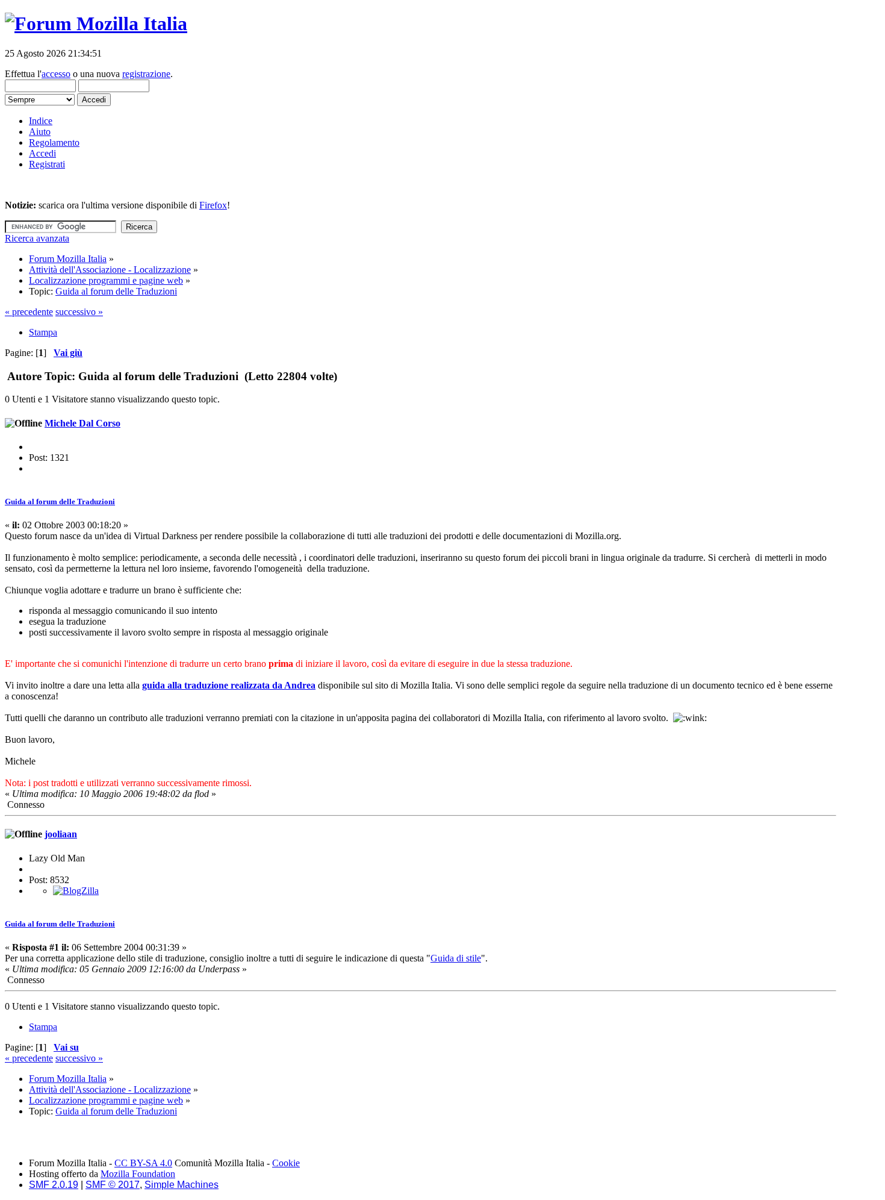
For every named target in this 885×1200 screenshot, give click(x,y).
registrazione (146, 74)
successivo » (79, 312)
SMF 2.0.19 (53, 1185)
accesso (56, 74)
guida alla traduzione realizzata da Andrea (228, 685)
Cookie (286, 1163)
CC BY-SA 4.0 (143, 1163)
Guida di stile (455, 958)
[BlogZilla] (76, 891)
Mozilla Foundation (138, 1174)
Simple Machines (181, 1185)
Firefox (213, 205)
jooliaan (61, 834)
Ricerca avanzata (37, 238)
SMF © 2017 (112, 1185)
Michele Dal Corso (82, 423)
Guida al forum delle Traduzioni (60, 501)
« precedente (29, 312)
